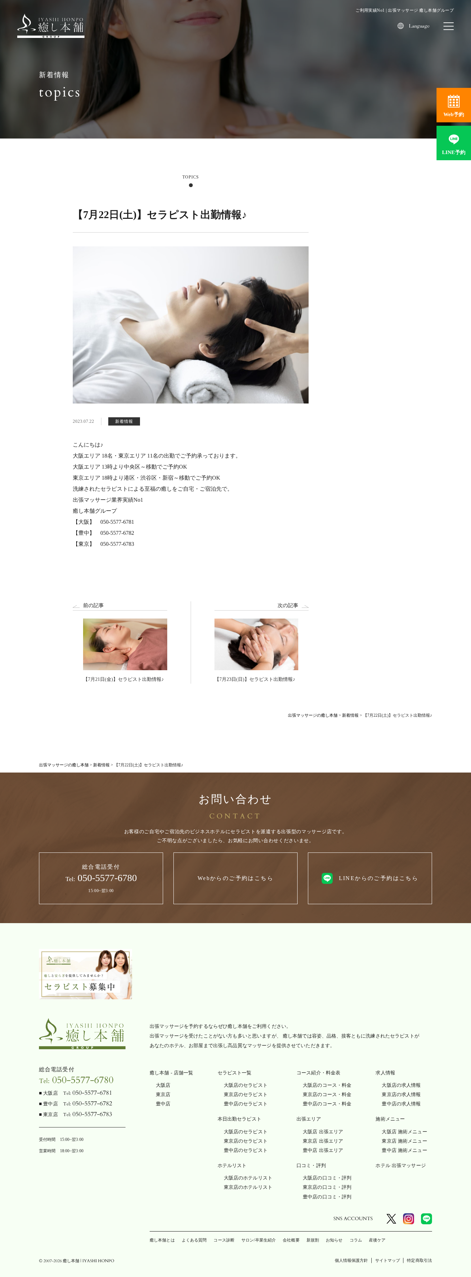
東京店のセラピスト (246, 1094)
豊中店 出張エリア (323, 1150)
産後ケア (377, 1240)
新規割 (313, 1240)
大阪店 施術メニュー (404, 1131)
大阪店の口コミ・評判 (327, 1178)
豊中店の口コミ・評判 (327, 1196)
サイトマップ (387, 1260)
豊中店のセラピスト (246, 1103)
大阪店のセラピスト (246, 1085)
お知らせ (334, 1240)
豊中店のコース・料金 (327, 1103)
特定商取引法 (419, 1260)
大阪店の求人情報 (401, 1085)
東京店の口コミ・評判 (327, 1187)
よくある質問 (194, 1240)
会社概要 (291, 1240)
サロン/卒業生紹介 (258, 1240)
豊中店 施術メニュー (404, 1150)
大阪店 (163, 1085)
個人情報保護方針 (351, 1260)
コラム (356, 1240)
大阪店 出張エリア (323, 1131)
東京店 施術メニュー (404, 1141)
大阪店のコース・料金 (327, 1085)
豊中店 (163, 1103)
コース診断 (223, 1240)
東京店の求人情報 (401, 1094)
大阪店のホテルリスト (248, 1178)
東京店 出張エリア (323, 1141)
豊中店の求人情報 (401, 1103)
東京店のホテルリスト (248, 1187)
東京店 (163, 1094)
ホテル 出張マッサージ (400, 1165)
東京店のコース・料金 (327, 1094)
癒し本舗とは (162, 1240)
